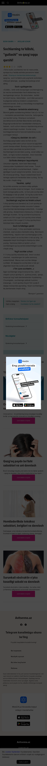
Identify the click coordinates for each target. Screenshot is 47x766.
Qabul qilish (23, 762)
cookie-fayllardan (12, 752)
